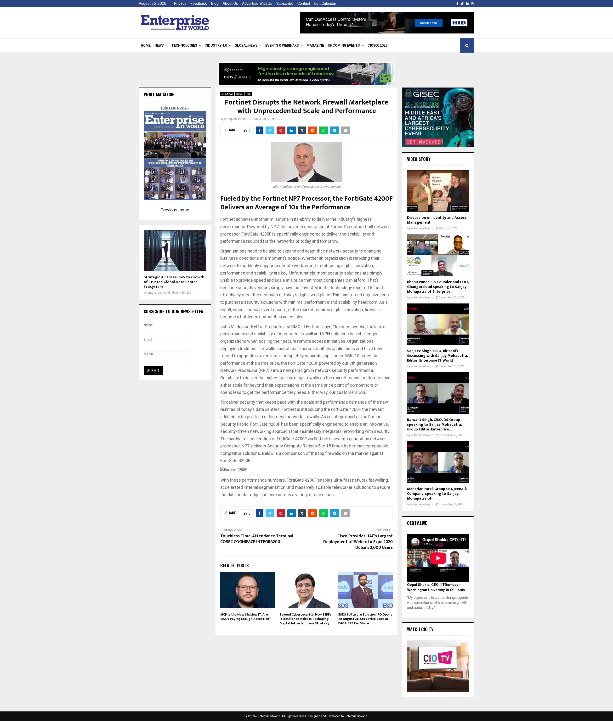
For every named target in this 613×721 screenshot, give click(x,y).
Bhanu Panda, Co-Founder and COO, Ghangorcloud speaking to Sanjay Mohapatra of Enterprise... (438, 287)
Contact (303, 3)
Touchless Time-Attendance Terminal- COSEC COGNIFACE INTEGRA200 (257, 539)
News (159, 45)
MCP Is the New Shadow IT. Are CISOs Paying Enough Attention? (245, 617)
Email (148, 339)
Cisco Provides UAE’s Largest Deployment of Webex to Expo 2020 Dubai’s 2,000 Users (358, 542)
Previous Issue (175, 209)
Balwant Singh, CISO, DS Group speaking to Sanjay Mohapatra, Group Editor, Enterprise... (434, 425)
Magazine (315, 45)
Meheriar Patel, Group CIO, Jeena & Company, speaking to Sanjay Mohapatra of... (437, 494)
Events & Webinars (282, 45)
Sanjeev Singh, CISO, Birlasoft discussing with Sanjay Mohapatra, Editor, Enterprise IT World (437, 356)
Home (146, 45)
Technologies (184, 45)
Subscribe (284, 3)
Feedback (198, 3)
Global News (246, 45)
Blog (215, 3)
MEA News (227, 94)
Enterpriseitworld (356, 716)
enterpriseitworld (235, 119)
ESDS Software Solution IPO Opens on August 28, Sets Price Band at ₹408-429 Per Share (365, 619)
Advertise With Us (257, 3)
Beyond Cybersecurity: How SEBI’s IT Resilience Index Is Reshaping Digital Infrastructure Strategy (305, 619)
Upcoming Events (344, 45)
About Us (230, 3)
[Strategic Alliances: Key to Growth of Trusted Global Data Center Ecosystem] (175, 250)
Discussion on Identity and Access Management (437, 220)
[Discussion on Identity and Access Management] (438, 191)
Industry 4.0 (216, 45)
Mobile (149, 354)
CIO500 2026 (377, 45)
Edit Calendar (325, 3)
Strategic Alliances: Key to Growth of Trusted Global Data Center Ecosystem (174, 282)
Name (148, 325)
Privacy (180, 3)
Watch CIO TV (420, 629)
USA (248, 94)
